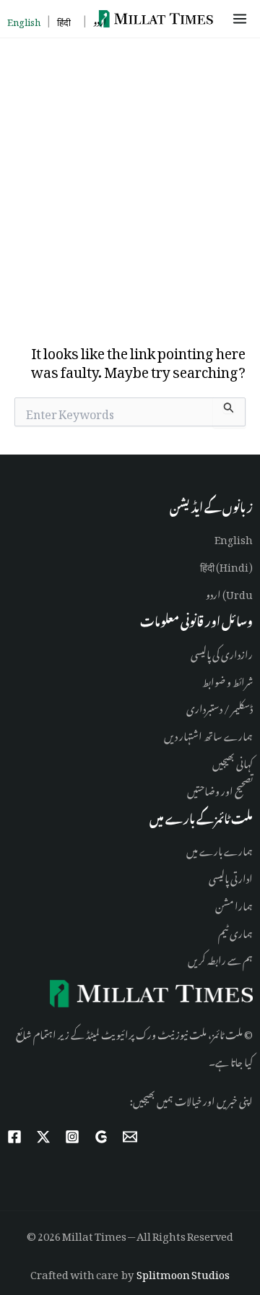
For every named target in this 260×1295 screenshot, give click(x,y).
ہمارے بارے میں (219, 848)
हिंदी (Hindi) (226, 564)
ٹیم (223, 931)
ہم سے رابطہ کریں (220, 958)
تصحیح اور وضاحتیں (220, 788)
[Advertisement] (130, 176)
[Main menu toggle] (242, 19)
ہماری (240, 931)
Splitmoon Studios (183, 1272)
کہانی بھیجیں (232, 761)
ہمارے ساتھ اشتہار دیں (208, 734)
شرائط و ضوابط (227, 679)
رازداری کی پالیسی (222, 652)
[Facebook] (14, 1137)
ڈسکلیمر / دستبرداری (219, 706)
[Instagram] (72, 1137)
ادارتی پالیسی (231, 876)
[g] (101, 1137)
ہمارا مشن (234, 903)
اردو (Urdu (229, 592)
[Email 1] (130, 1137)
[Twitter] (43, 1137)
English (233, 537)
